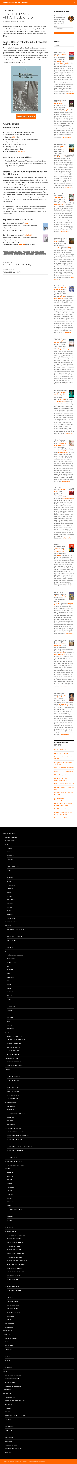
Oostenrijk (10, 1117)
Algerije (9, 848)
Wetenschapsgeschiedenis (13, 1448)
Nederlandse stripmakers (15, 1150)
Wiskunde (8, 1452)
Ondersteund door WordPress (37, 1461)
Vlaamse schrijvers (13, 1047)
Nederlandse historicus (15, 1143)
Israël (9, 984)
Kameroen (10, 877)
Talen (5, 1371)
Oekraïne (10, 1202)
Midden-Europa (10, 1106)
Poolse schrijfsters (15, 1209)
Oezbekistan (11, 1006)
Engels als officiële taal (13, 1375)
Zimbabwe (10, 914)
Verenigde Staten (10, 1231)
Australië (8, 925)
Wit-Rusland (11, 1224)
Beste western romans (14, 1268)
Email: (56, 26)
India (8, 973)
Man (6, 1353)
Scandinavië (9, 1227)
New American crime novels (16, 1272)
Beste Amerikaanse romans (16, 1264)
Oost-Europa (9, 1172)
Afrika (7, 844)
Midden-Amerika (10, 1102)
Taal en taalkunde (11, 1445)
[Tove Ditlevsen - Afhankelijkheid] (25, 116)
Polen (9, 1205)
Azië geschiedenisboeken (15, 955)
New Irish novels (12, 1098)
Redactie (21, 21)
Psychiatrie (9, 1434)
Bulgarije (10, 1176)
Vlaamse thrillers (13, 1051)
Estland (9, 1180)
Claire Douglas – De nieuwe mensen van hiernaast (63, 804)
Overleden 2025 (10, 841)
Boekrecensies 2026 (60, 818)
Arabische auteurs (11, 922)
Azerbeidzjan (11, 962)
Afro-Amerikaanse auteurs (16, 1235)
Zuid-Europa (9, 1327)
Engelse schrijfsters (13, 1305)
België (7, 1032)
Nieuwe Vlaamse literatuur (16, 1040)
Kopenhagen (8, 254)
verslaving (30, 254)
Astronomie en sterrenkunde (14, 1401)
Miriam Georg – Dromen (62, 775)
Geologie (8, 1412)
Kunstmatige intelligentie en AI (15, 1415)
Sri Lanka (10, 1017)
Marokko (10, 888)
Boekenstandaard (11, 1338)
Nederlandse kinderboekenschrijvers (19, 1146)
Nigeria (9, 892)
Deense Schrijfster (37, 251)
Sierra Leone (11, 900)
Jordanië (10, 992)
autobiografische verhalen (13, 251)
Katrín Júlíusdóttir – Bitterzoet (63, 767)
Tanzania (10, 903)
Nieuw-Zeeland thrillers (17, 944)
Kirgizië (9, 995)
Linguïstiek (8, 1419)
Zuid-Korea (10, 1028)
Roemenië (10, 1213)
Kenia (9, 881)
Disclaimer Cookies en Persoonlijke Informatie (15, 1461)
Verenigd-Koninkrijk (12, 1286)
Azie (6, 951)
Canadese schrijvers (11, 1058)
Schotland (10, 1316)
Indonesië (10, 977)
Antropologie (10, 1397)
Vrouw (7, 1360)
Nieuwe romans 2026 (61, 749)
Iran (8, 981)
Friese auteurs (12, 1157)
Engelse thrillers (12, 1308)
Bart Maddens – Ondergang (62, 809)
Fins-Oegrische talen (12, 1378)
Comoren (10, 859)
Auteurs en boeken (9, 833)
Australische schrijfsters (15, 933)
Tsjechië (9, 1220)
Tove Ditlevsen (19, 254)
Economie (8, 1404)
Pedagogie (8, 1430)
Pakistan (10, 1010)
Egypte (9, 863)
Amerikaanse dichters (14, 1246)
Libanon (9, 999)
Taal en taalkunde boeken (13, 1386)
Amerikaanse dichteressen (15, 1242)
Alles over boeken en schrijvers (15, 2)
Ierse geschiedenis (13, 1095)
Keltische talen (10, 1382)
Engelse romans (12, 1301)
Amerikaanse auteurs (14, 1238)
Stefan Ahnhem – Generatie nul (64, 784)
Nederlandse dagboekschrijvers (18, 1135)
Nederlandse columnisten (15, 1132)
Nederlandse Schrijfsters (13, 1161)
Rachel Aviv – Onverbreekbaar (63, 771)
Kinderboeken (9, 1345)
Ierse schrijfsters (13, 1091)
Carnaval (8, 1342)
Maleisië (9, 1003)
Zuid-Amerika (9, 1323)
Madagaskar (11, 885)
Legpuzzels (8, 1349)
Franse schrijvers (13, 1080)
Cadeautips (6, 1334)
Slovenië (10, 1121)
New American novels (14, 1275)
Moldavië (10, 1198)
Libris (23, 151)
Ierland (7, 1084)
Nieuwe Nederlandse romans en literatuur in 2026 (63, 813)
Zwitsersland (11, 1124)
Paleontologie (10, 1426)
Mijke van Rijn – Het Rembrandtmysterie (60, 779)
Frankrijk (8, 1073)
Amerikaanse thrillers (14, 1257)
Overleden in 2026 (11, 837)
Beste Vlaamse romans (14, 1036)
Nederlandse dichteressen (15, 1165)
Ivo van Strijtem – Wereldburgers (59, 799)
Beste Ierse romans (13, 1087)
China (9, 966)
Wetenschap (7, 1393)
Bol (19, 151)
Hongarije (10, 1187)
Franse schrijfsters (13, 1076)
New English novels (13, 1312)
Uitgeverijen (7, 1390)
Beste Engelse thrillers (14, 1294)
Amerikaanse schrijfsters (15, 1253)
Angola (9, 852)
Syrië (8, 1021)
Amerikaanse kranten (14, 1250)
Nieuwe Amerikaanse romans (16, 1283)
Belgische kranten (13, 1054)
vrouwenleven (41, 254)
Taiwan (9, 1025)
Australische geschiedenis (15, 929)
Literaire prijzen (8, 1364)
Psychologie (9, 1437)
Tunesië (9, 907)
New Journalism (12, 1279)
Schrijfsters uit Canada (15, 1065)
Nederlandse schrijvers (13, 1128)
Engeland (10, 1297)
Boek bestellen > (59, 298)
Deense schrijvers (9, 10)
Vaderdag (8, 1356)
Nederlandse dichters (14, 1139)
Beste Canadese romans (14, 1062)
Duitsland (10, 1110)
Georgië (9, 1183)
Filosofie (8, 1408)
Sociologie (8, 1441)
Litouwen (10, 1194)
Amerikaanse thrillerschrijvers (17, 1261)
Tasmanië (10, 947)
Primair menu (74, 2)
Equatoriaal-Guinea (13, 866)
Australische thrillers (14, 936)
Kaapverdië (10, 874)
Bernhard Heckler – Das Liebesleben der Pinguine (18, 264)
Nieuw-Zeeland (12, 940)
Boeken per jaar (8, 1331)
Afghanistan (11, 958)
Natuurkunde (9, 1423)
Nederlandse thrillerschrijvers (17, 1154)
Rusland (10, 1216)
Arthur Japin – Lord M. (61, 753)
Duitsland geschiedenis (16, 1113)
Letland (9, 1191)
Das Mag (26, 251)
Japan (9, 988)
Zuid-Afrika (11, 918)
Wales (9, 1320)
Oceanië (7, 1168)
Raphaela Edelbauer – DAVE (11, 271)
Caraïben (8, 1069)
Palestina (10, 1014)
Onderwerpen (7, 1367)
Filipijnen (10, 970)
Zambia (9, 911)
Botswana (10, 855)
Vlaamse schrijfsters (14, 1043)
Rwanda (9, 896)
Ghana (9, 870)
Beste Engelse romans (14, 1290)
